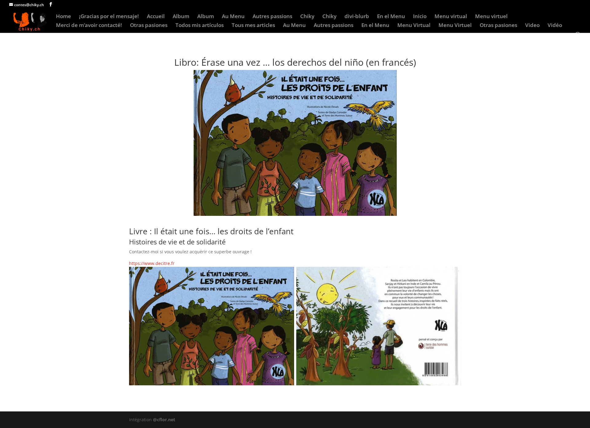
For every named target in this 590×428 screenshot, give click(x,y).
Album (181, 17)
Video (532, 26)
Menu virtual (451, 17)
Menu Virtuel (455, 26)
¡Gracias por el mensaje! (109, 17)
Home (63, 17)
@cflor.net (164, 419)
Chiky (307, 17)
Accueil (156, 17)
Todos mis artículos (199, 26)
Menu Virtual (414, 26)
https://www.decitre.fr (152, 263)
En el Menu (391, 17)
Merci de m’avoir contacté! (89, 26)
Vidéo (555, 26)
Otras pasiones (148, 26)
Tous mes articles (253, 26)
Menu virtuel (491, 17)
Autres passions (272, 17)
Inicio (420, 17)
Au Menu (233, 17)
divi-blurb (356, 17)
